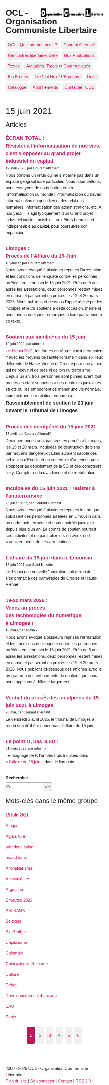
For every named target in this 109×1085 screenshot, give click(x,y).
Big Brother (18, 76)
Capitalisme (16, 942)
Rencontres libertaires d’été (33, 55)
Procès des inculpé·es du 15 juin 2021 (51, 427)
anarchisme (16, 857)
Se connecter (42, 1081)
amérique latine (19, 846)
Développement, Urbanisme (31, 995)
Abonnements (45, 87)
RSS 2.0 (83, 1081)
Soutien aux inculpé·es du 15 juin (45, 337)
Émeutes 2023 (19, 900)
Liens (92, 76)
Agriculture (15, 836)
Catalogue (17, 87)
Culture (12, 974)
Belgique (13, 921)
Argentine (14, 889)
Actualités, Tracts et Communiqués (58, 66)
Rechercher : (18, 777)
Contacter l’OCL (79, 87)
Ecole (11, 1016)
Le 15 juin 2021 (19, 350)
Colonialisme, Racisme (27, 963)
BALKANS (15, 910)
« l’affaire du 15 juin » (25, 761)
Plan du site (16, 1081)
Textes (14, 66)
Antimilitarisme (19, 868)
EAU (10, 1006)
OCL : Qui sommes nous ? (32, 44)
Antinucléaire (17, 878)
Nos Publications (79, 55)
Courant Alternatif (79, 44)
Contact (65, 1081)
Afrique (12, 825)
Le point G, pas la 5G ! (32, 741)
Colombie (14, 953)
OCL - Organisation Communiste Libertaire (51, 21)
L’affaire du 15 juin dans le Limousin (49, 558)
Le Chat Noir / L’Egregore (57, 76)
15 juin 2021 (17, 815)
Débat (11, 985)
